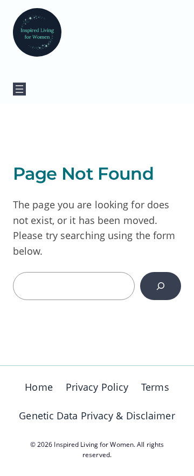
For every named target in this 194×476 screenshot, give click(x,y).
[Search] (160, 286)
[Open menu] (19, 89)
